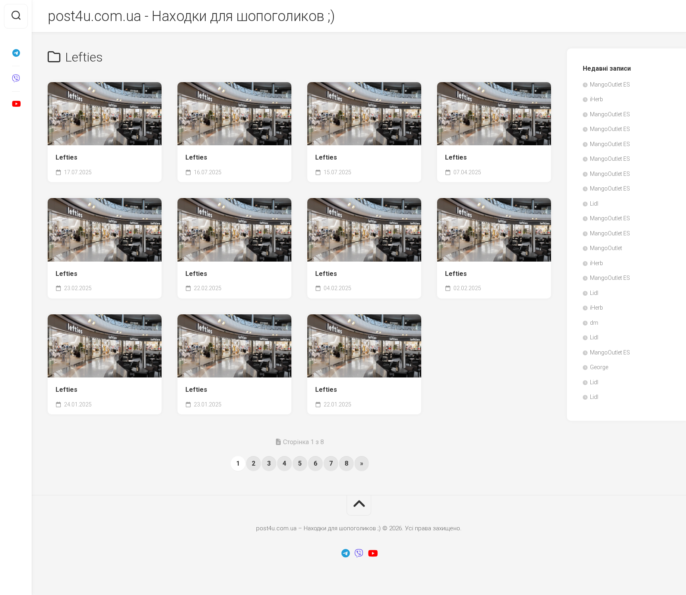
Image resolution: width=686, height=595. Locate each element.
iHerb (596, 99)
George (599, 367)
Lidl (594, 203)
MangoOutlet (606, 248)
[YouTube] (16, 104)
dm (594, 323)
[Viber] (16, 78)
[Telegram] (16, 53)
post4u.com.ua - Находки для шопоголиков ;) (191, 16)
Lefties (66, 157)
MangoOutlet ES (610, 84)
